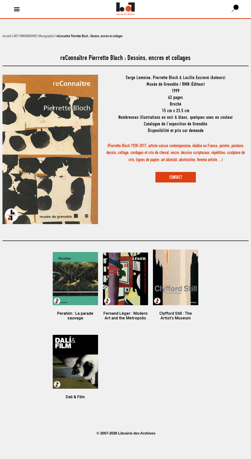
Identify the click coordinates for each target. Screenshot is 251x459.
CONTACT (175, 177)
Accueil (6, 36)
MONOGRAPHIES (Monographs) (37, 36)
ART (15, 36)
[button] (17, 9)
